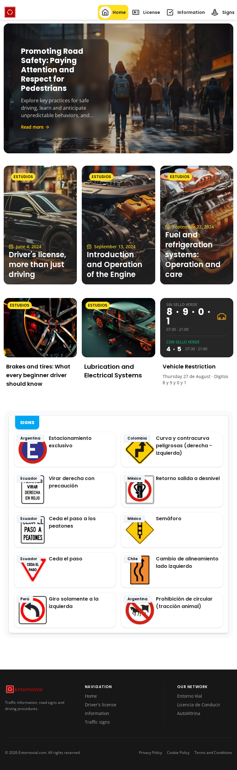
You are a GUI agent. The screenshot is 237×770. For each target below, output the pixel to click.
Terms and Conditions (213, 752)
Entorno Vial (189, 696)
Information (97, 713)
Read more (32, 127)
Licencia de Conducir (198, 705)
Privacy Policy (150, 752)
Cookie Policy (178, 752)
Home (91, 696)
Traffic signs (97, 722)
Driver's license (100, 705)
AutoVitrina (188, 713)
